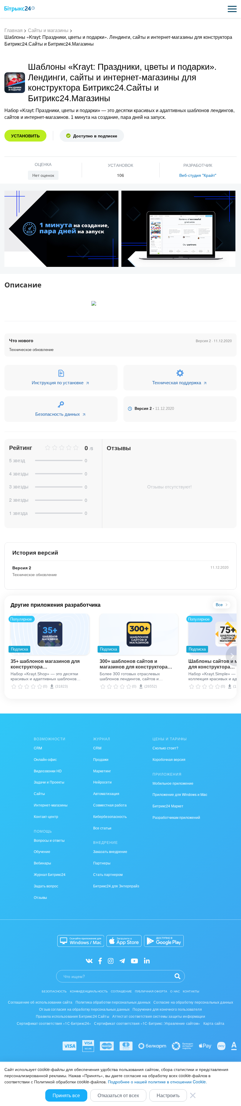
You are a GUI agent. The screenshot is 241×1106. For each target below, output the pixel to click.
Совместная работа (110, 804)
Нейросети (102, 781)
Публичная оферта (151, 991)
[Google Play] (164, 941)
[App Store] (124, 941)
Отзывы (40, 897)
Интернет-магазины (51, 804)
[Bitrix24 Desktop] (80, 941)
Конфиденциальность (89, 991)
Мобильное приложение (173, 783)
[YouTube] (134, 960)
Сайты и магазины (48, 30)
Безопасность (54, 991)
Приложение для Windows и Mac (180, 794)
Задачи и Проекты (49, 781)
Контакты (191, 991)
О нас (175, 991)
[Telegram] (122, 960)
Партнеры (102, 862)
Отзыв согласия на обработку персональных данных (84, 1009)
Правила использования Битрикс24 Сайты (72, 1016)
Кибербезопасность (110, 816)
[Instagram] (110, 960)
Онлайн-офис (45, 759)
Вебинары (42, 862)
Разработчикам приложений (176, 817)
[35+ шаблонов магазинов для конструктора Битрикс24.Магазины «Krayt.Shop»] (50, 634)
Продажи (100, 759)
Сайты (39, 793)
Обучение (42, 851)
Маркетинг (102, 770)
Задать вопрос (46, 885)
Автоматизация (106, 793)
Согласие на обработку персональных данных (193, 1001)
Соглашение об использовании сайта (40, 1001)
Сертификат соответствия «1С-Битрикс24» (54, 1023)
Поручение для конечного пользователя (167, 1009)
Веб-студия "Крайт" (197, 175)
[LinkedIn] (147, 960)
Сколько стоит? (165, 747)
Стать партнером (108, 874)
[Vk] (89, 960)
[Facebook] (100, 960)
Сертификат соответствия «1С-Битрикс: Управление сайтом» (147, 1023)
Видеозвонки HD (48, 770)
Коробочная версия (169, 759)
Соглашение (121, 991)
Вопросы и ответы (49, 840)
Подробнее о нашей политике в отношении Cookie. (157, 1082)
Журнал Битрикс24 (50, 874)
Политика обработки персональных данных (113, 1001)
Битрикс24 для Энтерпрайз (116, 885)
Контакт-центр (46, 816)
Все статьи (102, 827)
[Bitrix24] (19, 9)
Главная (13, 30)
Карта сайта (214, 1023)
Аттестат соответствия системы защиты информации (158, 1016)
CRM (38, 747)
